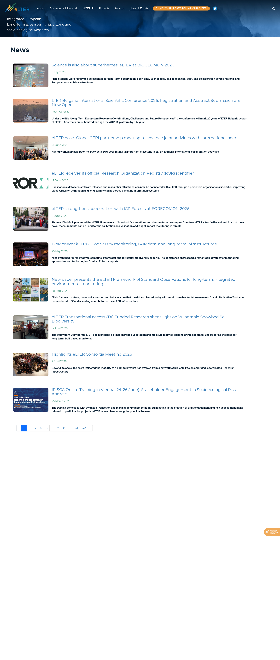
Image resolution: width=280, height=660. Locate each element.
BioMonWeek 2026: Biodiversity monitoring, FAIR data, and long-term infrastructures (134, 244)
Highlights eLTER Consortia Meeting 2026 (92, 354)
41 (76, 428)
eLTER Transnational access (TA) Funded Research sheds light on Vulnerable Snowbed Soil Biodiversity (139, 319)
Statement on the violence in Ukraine (216, 10)
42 (84, 428)
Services (119, 9)
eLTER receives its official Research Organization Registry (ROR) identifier (123, 173)
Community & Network (64, 9)
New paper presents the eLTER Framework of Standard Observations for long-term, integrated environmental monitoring (143, 281)
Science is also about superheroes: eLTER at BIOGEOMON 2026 (113, 65)
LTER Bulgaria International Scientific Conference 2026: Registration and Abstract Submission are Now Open (146, 102)
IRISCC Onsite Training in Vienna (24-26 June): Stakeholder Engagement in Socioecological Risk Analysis (144, 391)
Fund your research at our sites (181, 9)
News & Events (139, 9)
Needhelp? (274, 532)
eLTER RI (88, 9)
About (41, 9)
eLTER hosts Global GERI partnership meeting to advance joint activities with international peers (145, 137)
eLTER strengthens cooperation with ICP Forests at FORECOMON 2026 (120, 208)
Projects (104, 9)
